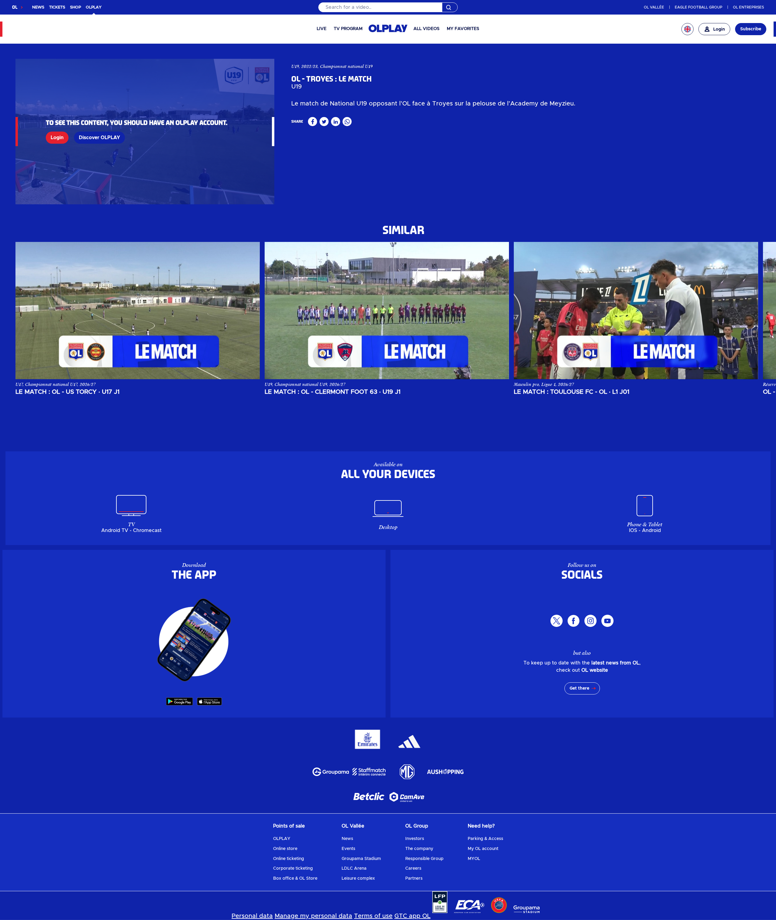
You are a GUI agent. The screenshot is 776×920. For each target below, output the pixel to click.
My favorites (463, 29)
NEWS (38, 7)
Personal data (252, 916)
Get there (579, 688)
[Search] (388, 7)
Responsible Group (424, 859)
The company (419, 849)
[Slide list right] (747, 310)
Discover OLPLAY (99, 137)
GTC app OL (412, 916)
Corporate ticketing (293, 868)
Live (321, 29)
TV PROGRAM (348, 29)
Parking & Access (485, 839)
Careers (413, 868)
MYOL (474, 859)
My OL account (483, 849)
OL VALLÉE (654, 7)
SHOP (75, 7)
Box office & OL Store (295, 878)
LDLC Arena (354, 868)
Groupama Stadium (361, 859)
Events (348, 849)
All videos (426, 29)
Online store (285, 849)
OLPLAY (281, 839)
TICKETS (57, 7)
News (347, 839)
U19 (295, 66)
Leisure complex (358, 878)
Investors (414, 839)
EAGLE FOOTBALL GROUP (698, 7)
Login (57, 137)
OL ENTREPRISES (748, 7)
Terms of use (373, 916)
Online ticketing (288, 859)
